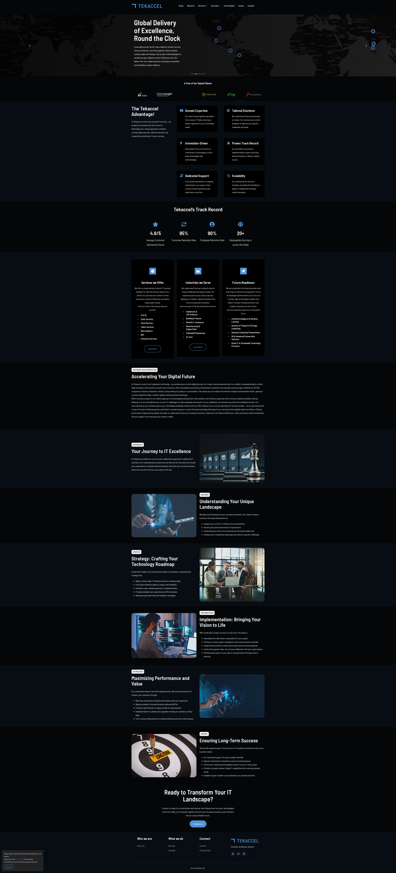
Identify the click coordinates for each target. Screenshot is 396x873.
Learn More (152, 348)
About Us (190, 5)
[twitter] (238, 853)
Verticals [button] (215, 5)
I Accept (8, 867)
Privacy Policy (205, 849)
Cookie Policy (19, 859)
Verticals (171, 849)
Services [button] (202, 5)
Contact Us (198, 823)
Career (241, 5)
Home (181, 5)
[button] (29, 45)
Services (171, 845)
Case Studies (229, 5)
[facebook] (233, 853)
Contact (251, 5)
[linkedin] (244, 853)
